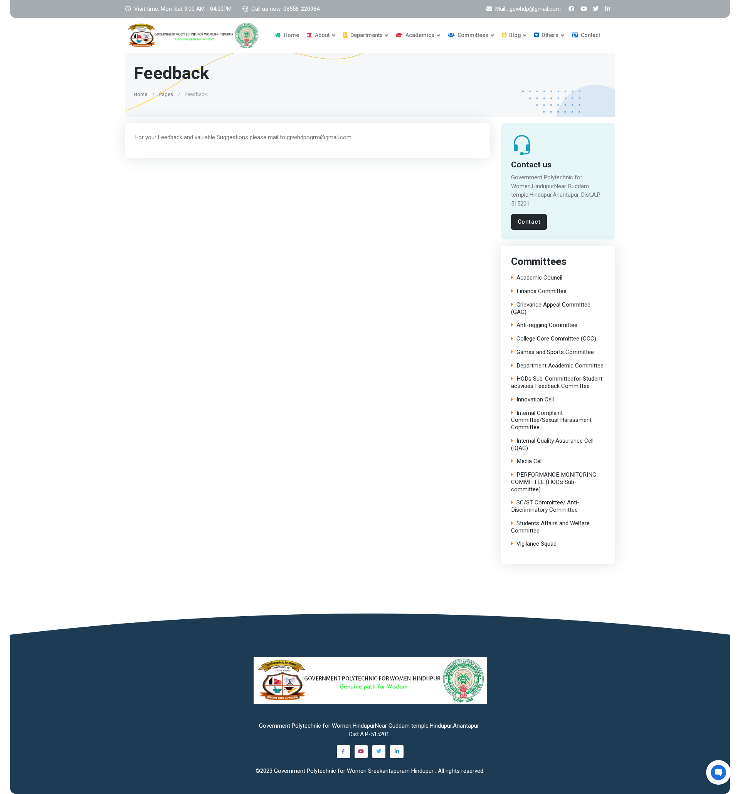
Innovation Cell (535, 399)
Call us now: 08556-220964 (285, 8)
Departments (366, 35)
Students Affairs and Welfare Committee (550, 527)
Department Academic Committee (560, 365)
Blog (514, 35)
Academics (419, 35)
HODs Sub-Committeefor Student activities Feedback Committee (556, 383)
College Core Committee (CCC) (556, 339)
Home (291, 35)
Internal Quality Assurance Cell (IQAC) (552, 444)
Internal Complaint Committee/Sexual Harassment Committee (551, 420)
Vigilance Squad (536, 544)
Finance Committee (541, 291)
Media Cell (529, 461)
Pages (166, 94)
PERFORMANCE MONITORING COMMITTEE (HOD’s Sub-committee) (553, 482)
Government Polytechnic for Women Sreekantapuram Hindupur (354, 770)
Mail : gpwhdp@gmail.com (528, 8)
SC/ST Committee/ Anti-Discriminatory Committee (545, 506)
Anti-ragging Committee (546, 325)
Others (549, 35)
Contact (590, 35)
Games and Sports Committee (555, 352)
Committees (472, 35)
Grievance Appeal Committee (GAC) (550, 308)
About (322, 35)
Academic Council (539, 278)
